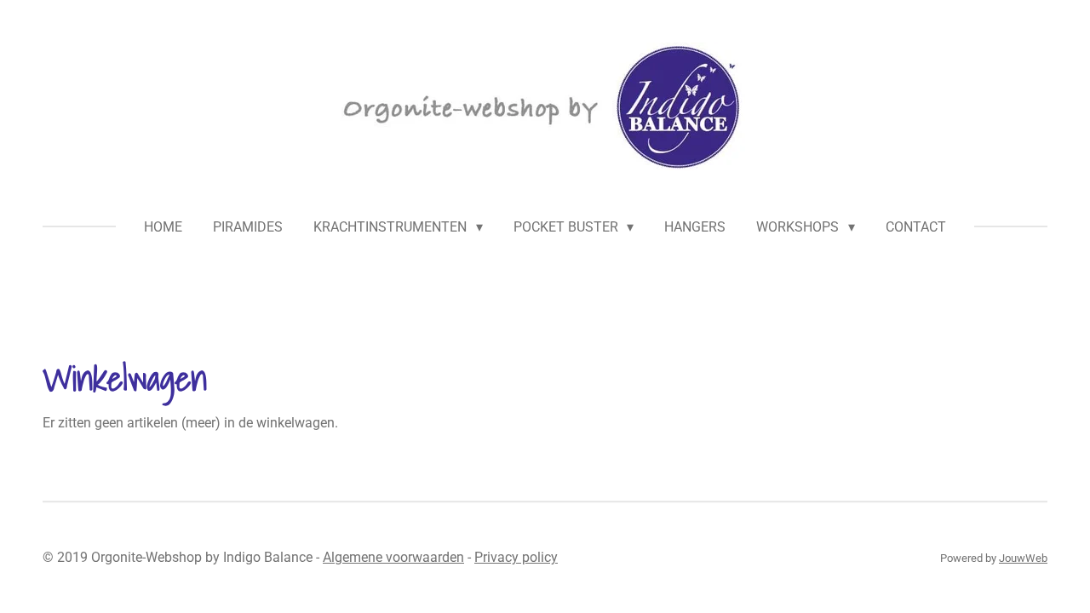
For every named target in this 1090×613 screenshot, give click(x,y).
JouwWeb (1023, 558)
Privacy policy (516, 557)
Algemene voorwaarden (393, 557)
